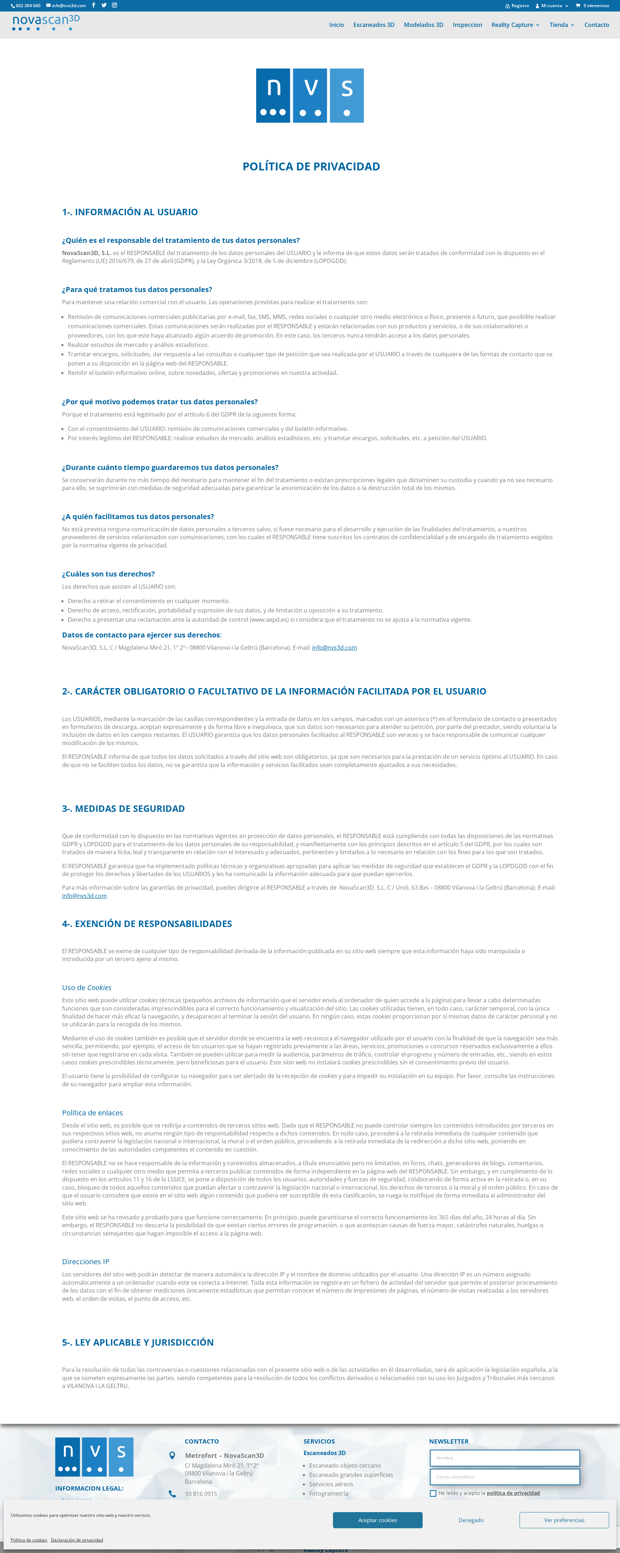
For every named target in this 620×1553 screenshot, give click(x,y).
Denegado (471, 1520)
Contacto (596, 25)
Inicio (336, 25)
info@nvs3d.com (334, 647)
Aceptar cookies (377, 1520)
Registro (520, 6)
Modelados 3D (423, 25)
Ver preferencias (564, 1520)
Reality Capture (512, 25)
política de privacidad (513, 1493)
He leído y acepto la (489, 1493)
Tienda (559, 25)
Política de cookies (29, 1540)
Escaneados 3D (374, 25)
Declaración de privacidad (77, 1540)
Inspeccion (467, 25)
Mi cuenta (551, 6)
